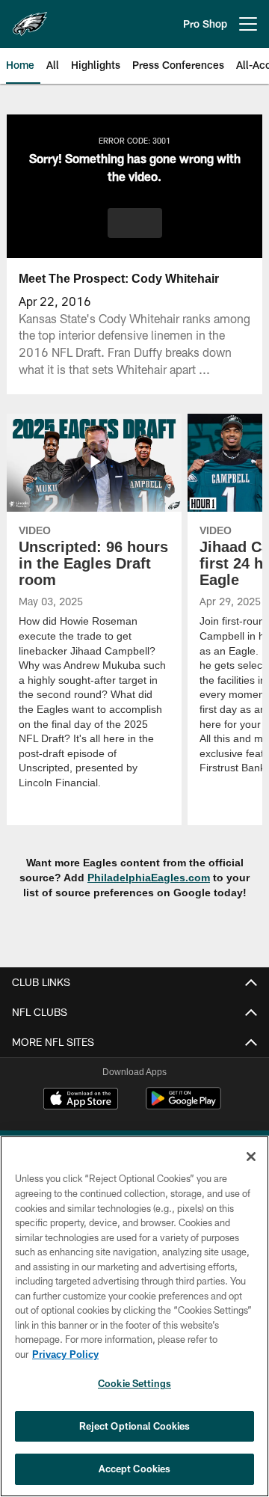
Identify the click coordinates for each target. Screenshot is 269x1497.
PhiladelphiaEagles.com (149, 878)
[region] (134, 1316)
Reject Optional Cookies (135, 1426)
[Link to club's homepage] (30, 18)
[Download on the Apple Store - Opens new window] (80, 1100)
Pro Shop (205, 23)
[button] (135, 223)
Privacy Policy (65, 1354)
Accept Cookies (135, 1469)
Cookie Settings (134, 1383)
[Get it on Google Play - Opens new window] (183, 1106)
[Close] (251, 1156)
